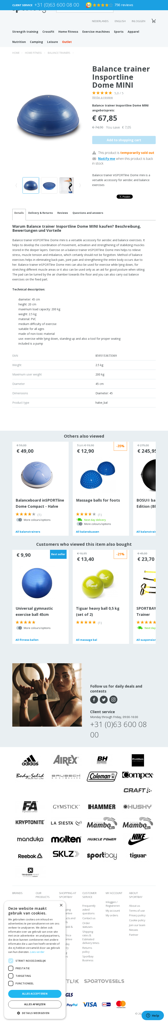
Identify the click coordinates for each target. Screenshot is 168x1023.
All (28, 531)
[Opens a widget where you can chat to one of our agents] (152, 1016)
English (120, 21)
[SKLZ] (66, 853)
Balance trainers (59, 53)
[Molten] (66, 839)
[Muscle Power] (102, 839)
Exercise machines (96, 32)
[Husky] (138, 806)
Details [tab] (19, 213)
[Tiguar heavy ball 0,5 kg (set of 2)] (97, 584)
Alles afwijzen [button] (35, 1004)
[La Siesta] (66, 823)
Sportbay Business (87, 958)
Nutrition (19, 42)
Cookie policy (137, 920)
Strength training (25, 32)
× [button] (60, 905)
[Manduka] (30, 839)
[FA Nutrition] (30, 806)
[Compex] (138, 775)
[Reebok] (30, 855)
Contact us (88, 918)
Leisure (52, 42)
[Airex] (66, 760)
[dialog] (35, 960)
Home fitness (68, 32)
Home (15, 53)
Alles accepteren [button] (35, 993)
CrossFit (48, 32)
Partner (133, 935)
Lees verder (37, 952)
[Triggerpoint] (30, 872)
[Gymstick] (66, 806)
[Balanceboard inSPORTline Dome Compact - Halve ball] (37, 475)
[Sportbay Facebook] (94, 700)
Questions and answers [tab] (88, 213)
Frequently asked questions (88, 909)
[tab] (40, 214)
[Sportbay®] (102, 855)
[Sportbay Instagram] (113, 700)
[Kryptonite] (30, 822)
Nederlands (100, 21)
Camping (36, 42)
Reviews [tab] (62, 213)
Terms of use (137, 910)
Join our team (137, 925)
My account (113, 910)
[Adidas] (30, 760)
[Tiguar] (137, 855)
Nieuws (133, 930)
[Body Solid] (30, 776)
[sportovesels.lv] (104, 981)
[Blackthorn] (138, 760)
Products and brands (67, 920)
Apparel (133, 32)
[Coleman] (102, 776)
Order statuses (87, 925)
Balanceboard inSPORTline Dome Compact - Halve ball (40, 506)
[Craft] (138, 790)
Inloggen (138, 21)
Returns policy (87, 950)
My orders (112, 915)
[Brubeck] (66, 776)
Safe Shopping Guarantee (65, 909)
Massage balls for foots (98, 500)
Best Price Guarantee (65, 937)
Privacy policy (137, 915)
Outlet (67, 42)
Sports (119, 32)
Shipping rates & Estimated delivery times (90, 937)
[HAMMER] (102, 806)
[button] (34, 1013)
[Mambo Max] (102, 823)
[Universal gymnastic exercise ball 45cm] (37, 583)
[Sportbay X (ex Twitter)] (104, 700)
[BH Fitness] (102, 760)
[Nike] (138, 839)
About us (134, 906)
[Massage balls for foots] (98, 475)
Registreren (113, 906)
